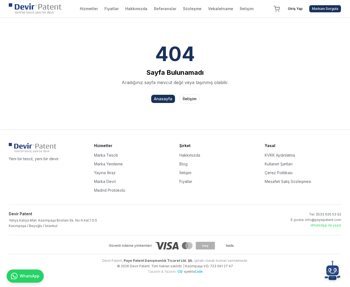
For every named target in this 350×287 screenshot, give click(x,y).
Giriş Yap (295, 9)
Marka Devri (105, 181)
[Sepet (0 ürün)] (277, 9)
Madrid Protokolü (109, 190)
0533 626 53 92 (328, 214)
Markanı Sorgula (325, 9)
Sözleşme (192, 8)
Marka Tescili (106, 155)
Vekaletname (220, 8)
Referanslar (165, 8)
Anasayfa (163, 98)
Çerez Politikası (279, 172)
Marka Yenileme (108, 164)
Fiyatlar (111, 8)
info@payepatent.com (323, 220)
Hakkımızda (136, 8)
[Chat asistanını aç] (332, 272)
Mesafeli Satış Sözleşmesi (288, 181)
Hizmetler (89, 8)
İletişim (246, 8)
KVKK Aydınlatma (280, 155)
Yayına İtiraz (105, 172)
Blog (183, 164)
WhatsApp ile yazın (326, 225)
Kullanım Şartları (279, 164)
